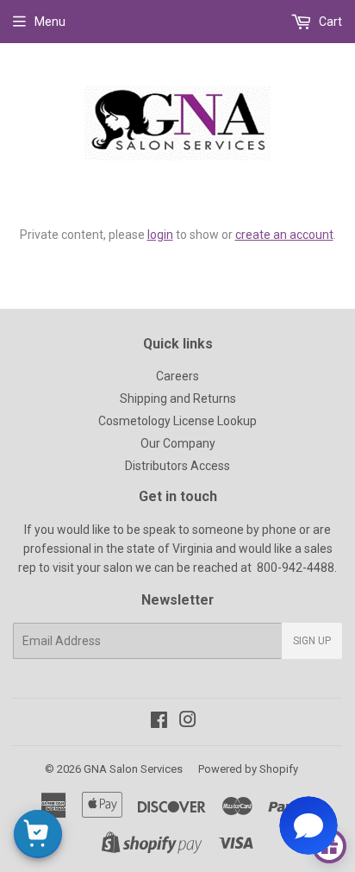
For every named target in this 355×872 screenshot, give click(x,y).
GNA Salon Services (133, 768)
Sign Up (312, 641)
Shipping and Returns (178, 398)
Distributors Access (177, 466)
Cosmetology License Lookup (177, 421)
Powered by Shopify (248, 768)
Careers (177, 376)
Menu (49, 21)
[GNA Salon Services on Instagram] (187, 722)
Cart (329, 21)
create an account (284, 235)
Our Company (177, 443)
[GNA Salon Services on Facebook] (159, 722)
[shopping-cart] (38, 834)
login (160, 235)
